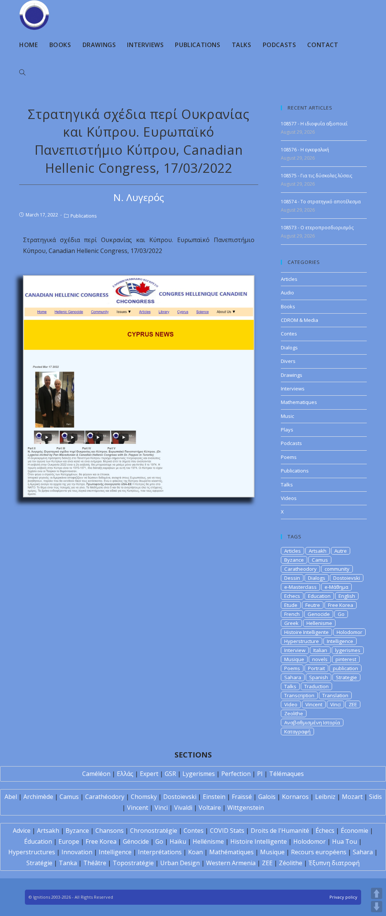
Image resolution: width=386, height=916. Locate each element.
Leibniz (325, 797)
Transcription (299, 695)
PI (260, 774)
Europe (68, 841)
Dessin (292, 578)
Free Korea (340, 605)
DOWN (376, 906)
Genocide (319, 614)
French (292, 614)
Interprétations (160, 852)
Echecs (292, 596)
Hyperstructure (301, 641)
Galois (267, 797)
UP (376, 893)
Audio (287, 292)
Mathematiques (299, 402)
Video (290, 704)
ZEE (353, 704)
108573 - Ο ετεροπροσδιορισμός (317, 227)
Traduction (316, 686)
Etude (290, 605)
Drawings (291, 375)
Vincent (313, 704)
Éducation (38, 841)
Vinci (335, 704)
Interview (294, 650)
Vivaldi (183, 807)
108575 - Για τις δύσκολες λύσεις (316, 175)
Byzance (294, 559)
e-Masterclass (300, 587)
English (347, 596)
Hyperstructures (31, 852)
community (337, 568)
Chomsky (144, 797)
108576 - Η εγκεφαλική (305, 149)
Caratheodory (300, 568)
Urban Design (180, 863)
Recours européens (318, 852)
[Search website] (22, 73)
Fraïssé (242, 797)
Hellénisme (208, 841)
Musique (294, 659)
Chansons (109, 830)
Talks (287, 484)
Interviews (293, 388)
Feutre (312, 605)
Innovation (76, 852)
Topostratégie (133, 863)
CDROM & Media (299, 320)
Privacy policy (343, 897)
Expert (149, 774)
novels (320, 659)
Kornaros (295, 797)
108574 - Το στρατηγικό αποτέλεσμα (321, 201)
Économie (354, 830)
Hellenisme (319, 623)
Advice (22, 830)
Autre (340, 550)
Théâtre (94, 863)
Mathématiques (231, 852)
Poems (289, 457)
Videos (289, 498)
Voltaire (210, 807)
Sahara (292, 677)
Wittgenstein (245, 807)
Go (341, 614)
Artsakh (317, 550)
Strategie (346, 677)
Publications (83, 216)
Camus (320, 559)
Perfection (236, 774)
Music (287, 416)
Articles (289, 279)
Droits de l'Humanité (280, 830)
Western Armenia (231, 863)
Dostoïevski (179, 797)
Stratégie (39, 863)
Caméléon (96, 774)
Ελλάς (125, 774)
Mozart (352, 797)
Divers (288, 361)
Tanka (68, 863)
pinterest (345, 659)
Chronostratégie (153, 830)
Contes (289, 333)
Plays (287, 429)
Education (319, 596)
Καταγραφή (297, 731)
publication (345, 668)
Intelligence (340, 641)
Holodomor (349, 632)
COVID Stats (227, 830)
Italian (320, 650)
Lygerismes (198, 774)
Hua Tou (344, 841)
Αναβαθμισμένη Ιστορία (312, 722)
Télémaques (286, 774)
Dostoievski (346, 578)
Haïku (178, 841)
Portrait (316, 668)
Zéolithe (290, 863)
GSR (170, 774)
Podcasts (291, 443)
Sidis (375, 797)
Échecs (325, 830)
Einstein (214, 797)
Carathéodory (104, 797)
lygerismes (347, 650)
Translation (335, 695)
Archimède (38, 797)
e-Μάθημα (336, 587)
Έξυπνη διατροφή (334, 863)
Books (288, 306)
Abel (11, 797)
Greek (291, 623)
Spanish (318, 677)
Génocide (136, 841)
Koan (195, 852)
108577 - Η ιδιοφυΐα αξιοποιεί (314, 123)
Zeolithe (293, 713)
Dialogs (289, 347)
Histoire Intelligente (306, 632)
